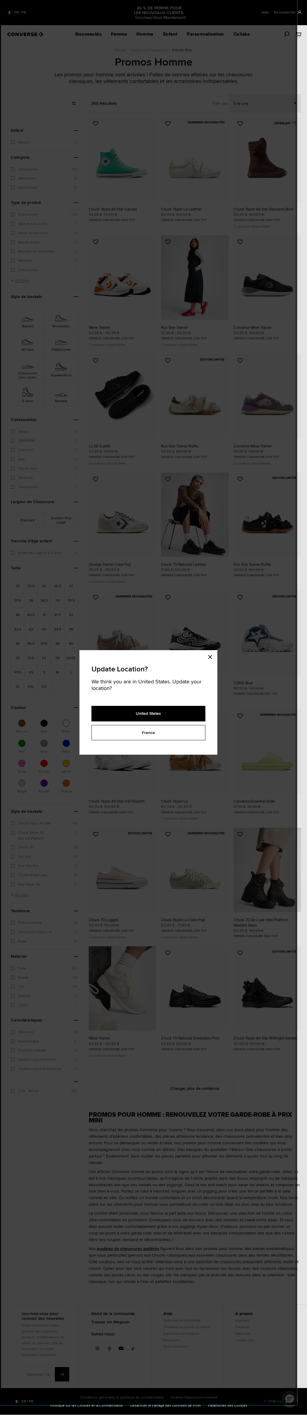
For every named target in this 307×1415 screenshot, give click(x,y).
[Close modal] (212, 656)
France (148, 733)
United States (148, 713)
